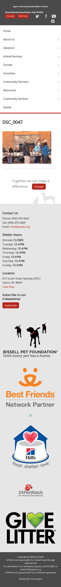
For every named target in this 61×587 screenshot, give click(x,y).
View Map (8, 287)
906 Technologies (34, 579)
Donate (10, 15)
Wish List (23, 15)
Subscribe (11, 305)
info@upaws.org (20, 227)
